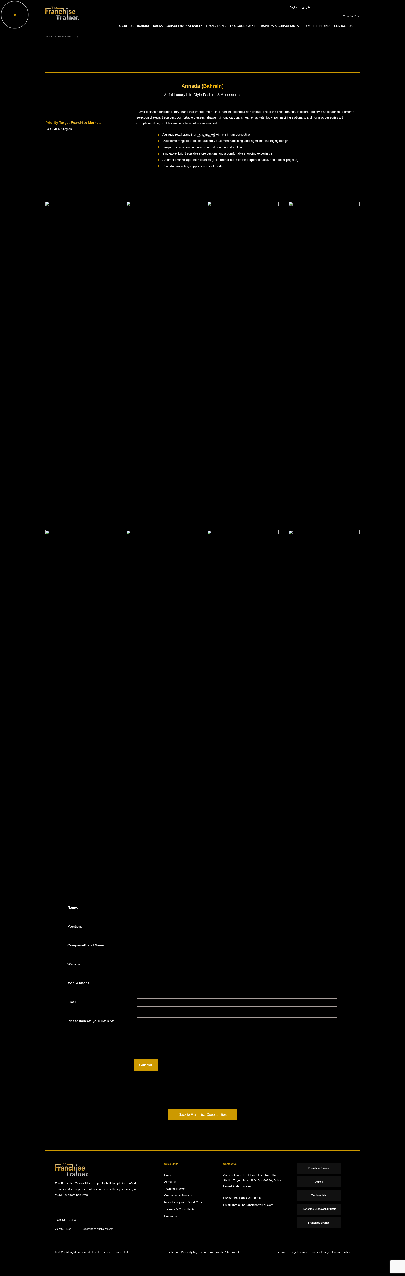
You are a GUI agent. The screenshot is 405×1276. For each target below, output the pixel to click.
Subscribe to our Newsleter (97, 1229)
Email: (72, 1002)
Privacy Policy (319, 1252)
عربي (305, 7)
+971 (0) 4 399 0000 (247, 1198)
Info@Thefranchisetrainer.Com (252, 1205)
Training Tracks (149, 26)
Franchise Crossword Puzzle (319, 1209)
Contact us (343, 26)
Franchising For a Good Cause (231, 26)
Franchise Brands (316, 26)
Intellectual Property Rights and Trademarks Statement (202, 1252)
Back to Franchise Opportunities (203, 1114)
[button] (394, 555)
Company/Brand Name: (86, 945)
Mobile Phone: (79, 983)
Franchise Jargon (318, 1168)
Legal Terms (299, 1252)
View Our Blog (351, 16)
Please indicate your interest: (91, 1021)
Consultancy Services (184, 26)
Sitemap (281, 1252)
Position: (75, 926)
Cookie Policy (341, 1252)
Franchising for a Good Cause (184, 1202)
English (294, 7)
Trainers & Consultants (279, 26)
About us (126, 26)
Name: (73, 907)
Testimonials (319, 1195)
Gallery (319, 1181)
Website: (74, 964)
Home (49, 37)
